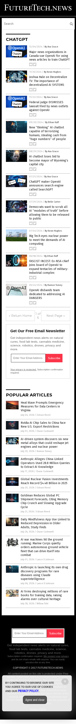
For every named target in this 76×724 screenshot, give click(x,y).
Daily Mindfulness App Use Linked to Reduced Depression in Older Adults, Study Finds (45, 523)
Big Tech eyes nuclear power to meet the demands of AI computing (48, 239)
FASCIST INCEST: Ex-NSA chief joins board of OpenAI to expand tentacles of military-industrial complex (49, 267)
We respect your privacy (56, 656)
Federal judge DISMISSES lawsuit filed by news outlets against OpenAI (48, 106)
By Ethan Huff (52, 122)
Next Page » (55, 316)
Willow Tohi (42, 603)
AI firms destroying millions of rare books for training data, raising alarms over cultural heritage (44, 595)
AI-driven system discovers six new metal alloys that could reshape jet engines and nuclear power (44, 443)
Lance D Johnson (45, 559)
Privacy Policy (28, 691)
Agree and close (35, 700)
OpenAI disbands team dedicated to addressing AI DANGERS (47, 294)
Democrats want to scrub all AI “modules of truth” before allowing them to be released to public (49, 212)
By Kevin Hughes (52, 72)
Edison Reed (43, 415)
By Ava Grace (51, 46)
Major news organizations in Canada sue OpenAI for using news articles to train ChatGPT (49, 55)
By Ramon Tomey (53, 285)
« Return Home (20, 316)
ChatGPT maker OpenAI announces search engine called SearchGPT (46, 185)
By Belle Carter (52, 201)
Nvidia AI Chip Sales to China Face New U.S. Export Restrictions (43, 424)
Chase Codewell (45, 431)
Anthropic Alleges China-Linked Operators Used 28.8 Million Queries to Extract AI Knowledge (45, 462)
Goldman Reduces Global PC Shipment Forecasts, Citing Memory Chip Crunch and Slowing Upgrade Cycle (44, 501)
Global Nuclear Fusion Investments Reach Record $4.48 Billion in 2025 (44, 481)
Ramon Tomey (44, 451)
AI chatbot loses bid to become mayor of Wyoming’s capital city (48, 160)
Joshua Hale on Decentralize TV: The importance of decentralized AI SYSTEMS (48, 80)
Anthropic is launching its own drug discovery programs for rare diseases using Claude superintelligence (44, 573)
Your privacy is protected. (23, 369)
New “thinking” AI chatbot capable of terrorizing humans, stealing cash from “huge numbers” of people (47, 133)
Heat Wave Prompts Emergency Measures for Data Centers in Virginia (42, 406)
